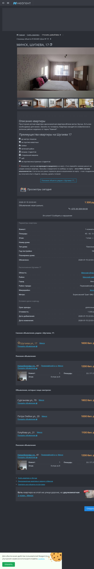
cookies (41, 559)
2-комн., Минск (25, 495)
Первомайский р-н (49, 366)
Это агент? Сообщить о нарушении (57, 216)
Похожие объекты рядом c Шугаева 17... (58, 180)
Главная (21, 35)
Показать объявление (27, 346)
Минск (42, 343)
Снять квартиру (33, 35)
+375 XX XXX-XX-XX (79, 209)
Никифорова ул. (26, 365)
